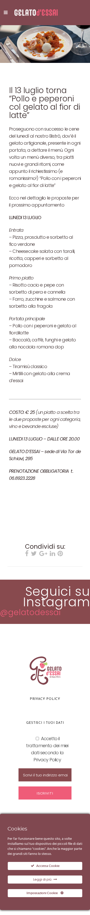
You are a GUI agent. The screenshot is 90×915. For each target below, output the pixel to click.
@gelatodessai (30, 612)
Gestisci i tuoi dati (45, 723)
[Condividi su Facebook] (26, 554)
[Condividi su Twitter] (34, 554)
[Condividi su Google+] (43, 554)
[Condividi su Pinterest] (60, 554)
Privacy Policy (45, 699)
